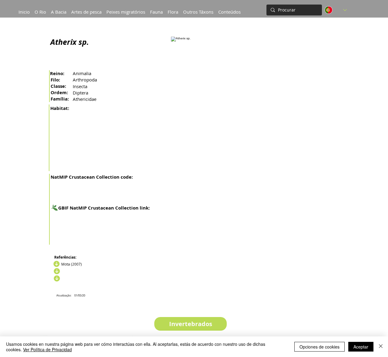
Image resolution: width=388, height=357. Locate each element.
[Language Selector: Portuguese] (335, 10)
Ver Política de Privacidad (47, 349)
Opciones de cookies (319, 347)
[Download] (56, 264)
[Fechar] (380, 346)
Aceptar (360, 347)
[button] (58, 9)
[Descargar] (56, 271)
